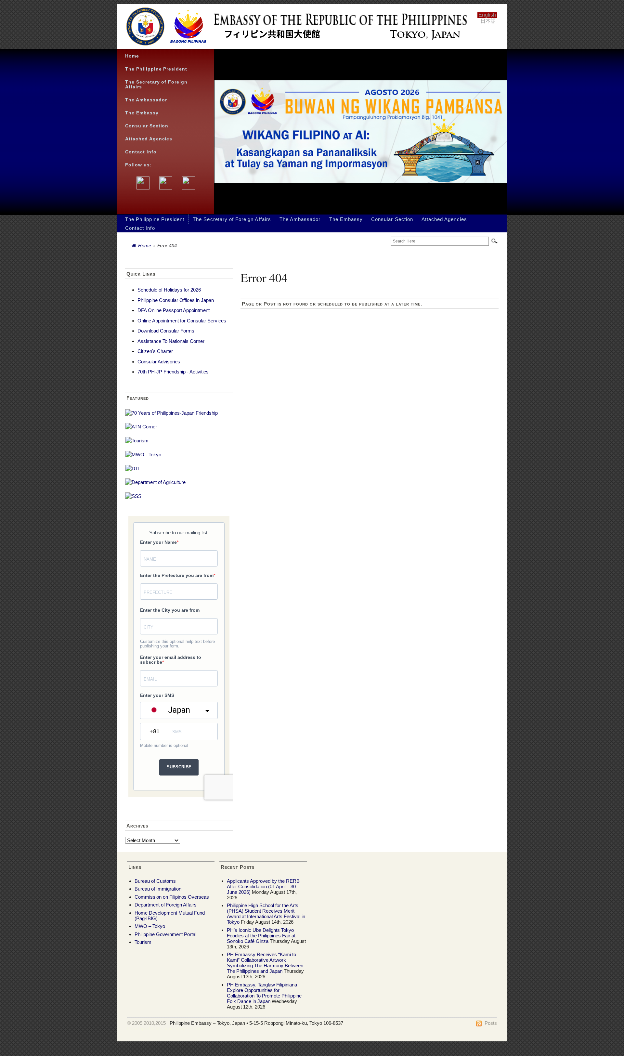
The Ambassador (146, 100)
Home (132, 56)
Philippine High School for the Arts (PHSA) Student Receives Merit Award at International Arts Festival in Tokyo (266, 914)
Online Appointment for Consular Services (181, 320)
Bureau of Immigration (158, 889)
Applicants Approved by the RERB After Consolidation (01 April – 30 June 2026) (263, 886)
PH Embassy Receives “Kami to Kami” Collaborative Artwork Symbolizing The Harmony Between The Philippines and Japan (265, 963)
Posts (491, 1023)
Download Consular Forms (165, 330)
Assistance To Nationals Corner (170, 341)
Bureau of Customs (155, 881)
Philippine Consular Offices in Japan (175, 300)
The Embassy (142, 113)
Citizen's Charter (155, 351)
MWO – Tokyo (150, 926)
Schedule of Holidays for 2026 (169, 290)
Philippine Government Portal (165, 934)
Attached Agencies (148, 139)
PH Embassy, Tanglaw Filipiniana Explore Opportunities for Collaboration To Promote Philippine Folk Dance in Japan (264, 993)
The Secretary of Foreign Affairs (156, 84)
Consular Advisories (158, 361)
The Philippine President (156, 69)
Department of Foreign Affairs (166, 904)
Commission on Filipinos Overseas (172, 897)
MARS (196, 1028)
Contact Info (141, 152)
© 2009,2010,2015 (146, 1023)
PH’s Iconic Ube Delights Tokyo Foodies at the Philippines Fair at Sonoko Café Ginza (261, 935)
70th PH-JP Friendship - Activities (173, 371)
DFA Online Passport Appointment (173, 310)
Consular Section (146, 126)
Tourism (143, 942)
